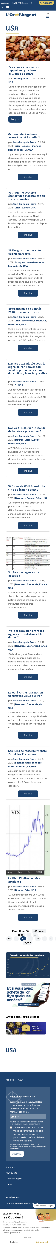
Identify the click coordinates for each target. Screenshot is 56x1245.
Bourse (19, 440)
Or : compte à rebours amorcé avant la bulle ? (24, 136)
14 (37, 938)
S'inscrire (17, 1154)
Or (25, 150)
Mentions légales (14, 1179)
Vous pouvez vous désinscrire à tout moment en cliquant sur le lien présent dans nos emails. (28, 1147)
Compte (47, 3)
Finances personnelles (28, 762)
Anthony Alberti (22, 78)
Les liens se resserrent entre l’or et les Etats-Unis (27, 752)
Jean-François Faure (24, 142)
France (43, 584)
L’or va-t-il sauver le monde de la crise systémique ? (27, 429)
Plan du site (11, 1173)
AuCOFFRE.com (20, 3)
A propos (10, 1167)
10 (9, 938)
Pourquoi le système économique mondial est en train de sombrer (26, 196)
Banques (20, 262)
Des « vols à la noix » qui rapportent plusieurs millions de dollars (25, 70)
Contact (9, 1184)
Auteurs (5, 3)
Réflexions (14, 324)
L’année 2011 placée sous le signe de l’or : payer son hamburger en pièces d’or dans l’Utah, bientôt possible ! (27, 370)
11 (16, 938)
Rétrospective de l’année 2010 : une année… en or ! (25, 310)
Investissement (35, 262)
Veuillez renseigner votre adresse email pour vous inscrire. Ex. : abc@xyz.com (26, 1123)
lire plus (15, 119)
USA (10, 82)
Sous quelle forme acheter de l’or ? (23, 1204)
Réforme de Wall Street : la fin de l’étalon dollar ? (26, 488)
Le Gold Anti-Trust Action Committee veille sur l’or (25, 694)
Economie (27, 320)
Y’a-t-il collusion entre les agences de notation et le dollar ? (26, 634)
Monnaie (13, 266)
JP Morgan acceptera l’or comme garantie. (24, 252)
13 (30, 938)
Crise (18, 146)
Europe (25, 146)
